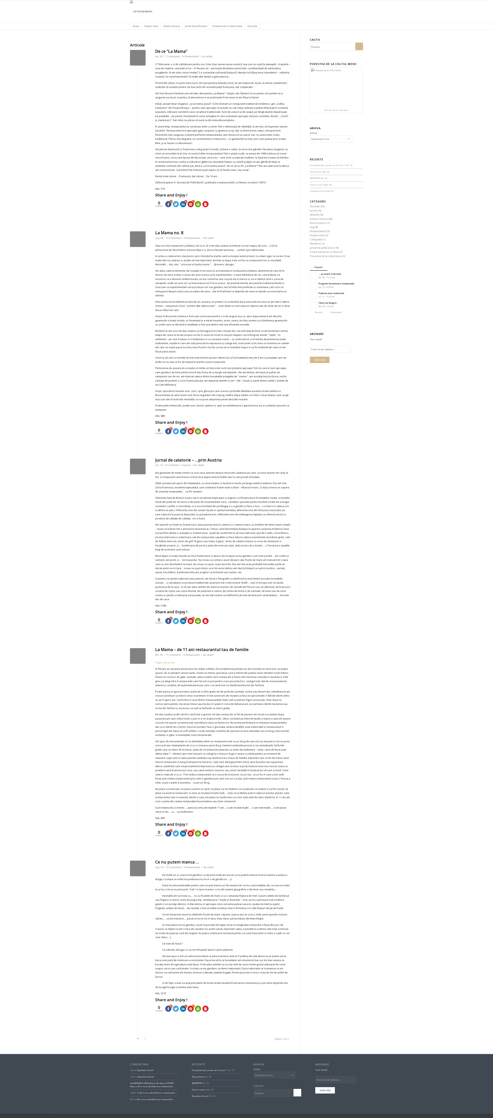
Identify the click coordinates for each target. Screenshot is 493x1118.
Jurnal (187, 465)
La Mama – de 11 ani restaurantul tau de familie (202, 649)
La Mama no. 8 (169, 232)
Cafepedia (316, 239)
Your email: (316, 339)
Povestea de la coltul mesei (326, 256)
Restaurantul (192, 56)
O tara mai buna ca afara (324, 252)
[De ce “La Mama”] (138, 58)
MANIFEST (315, 178)
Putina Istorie (316, 171)
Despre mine (317, 235)
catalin (209, 56)
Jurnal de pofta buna (322, 247)
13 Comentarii (173, 867)
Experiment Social (318, 191)
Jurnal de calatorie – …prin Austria (188, 460)
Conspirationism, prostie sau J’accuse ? (327, 165)
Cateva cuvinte (316, 184)
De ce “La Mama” (171, 51)
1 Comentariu (172, 56)
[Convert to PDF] (205, 204)
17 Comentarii (173, 654)
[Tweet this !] (176, 204)
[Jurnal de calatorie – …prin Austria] (138, 466)
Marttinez (315, 243)
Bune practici (317, 223)
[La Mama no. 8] (138, 239)
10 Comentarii (173, 238)
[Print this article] (198, 204)
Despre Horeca (319, 219)
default (314, 214)
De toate (315, 206)
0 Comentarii (172, 465)
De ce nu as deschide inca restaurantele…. (156, 1086)
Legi (312, 227)
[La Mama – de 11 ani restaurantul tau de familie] (138, 656)
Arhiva (313, 133)
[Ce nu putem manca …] (138, 868)
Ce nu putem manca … (177, 862)
